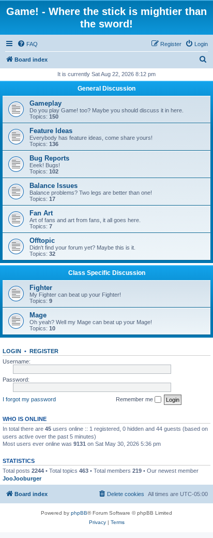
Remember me (135, 399)
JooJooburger (22, 478)
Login (12, 351)
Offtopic (42, 240)
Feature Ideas (50, 131)
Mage (38, 315)
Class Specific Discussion (106, 273)
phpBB (79, 513)
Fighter (40, 288)
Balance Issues (53, 186)
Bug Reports (49, 158)
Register (43, 351)
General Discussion (106, 88)
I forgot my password (29, 399)
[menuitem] (27, 44)
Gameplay (45, 103)
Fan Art (41, 213)
